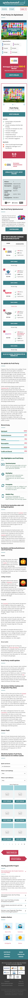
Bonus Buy (16, 44)
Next (24, 104)
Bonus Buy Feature (14, 647)
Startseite (7, 981)
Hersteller (21, 954)
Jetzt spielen (14, 75)
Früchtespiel (14, 52)
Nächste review (16, 858)
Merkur (21, 956)
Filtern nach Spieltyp (7, 770)
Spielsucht (21, 983)
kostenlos (3, 535)
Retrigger (6, 52)
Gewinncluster (7, 44)
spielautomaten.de (18, 993)
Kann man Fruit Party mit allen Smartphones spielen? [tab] (10, 900)
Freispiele (6, 48)
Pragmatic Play (4, 388)
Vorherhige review (11, 852)
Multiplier (14, 48)
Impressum (21, 985)
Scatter (5, 563)
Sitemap (21, 994)
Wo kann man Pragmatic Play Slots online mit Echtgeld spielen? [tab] (11, 911)
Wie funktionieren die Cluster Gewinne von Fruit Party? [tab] (12, 871)
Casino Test (14, 306)
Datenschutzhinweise (6, 985)
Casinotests (4, 712)
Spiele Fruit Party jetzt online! (14, 172)
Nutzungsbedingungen (7, 983)
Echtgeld (11, 9)
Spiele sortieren (5, 763)
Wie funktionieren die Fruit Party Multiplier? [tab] (10, 895)
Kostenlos (4, 9)
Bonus (21, 952)
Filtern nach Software (7, 777)
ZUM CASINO (14, 261)
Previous (4, 104)
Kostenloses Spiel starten (14, 29)
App (23, 674)
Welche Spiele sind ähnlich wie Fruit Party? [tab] (11, 906)
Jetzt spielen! (14, 114)
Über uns (21, 981)
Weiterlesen (14, 229)
